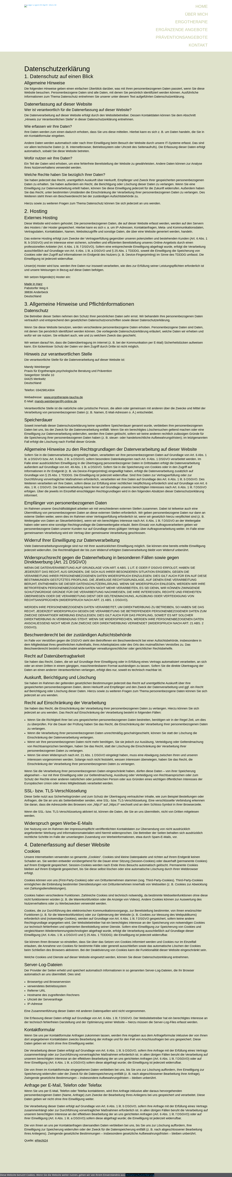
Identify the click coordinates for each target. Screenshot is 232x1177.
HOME (201, 6)
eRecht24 (41, 1140)
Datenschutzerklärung (141, 1174)
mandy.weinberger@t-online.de (56, 401)
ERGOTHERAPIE (191, 22)
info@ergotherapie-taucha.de (54, 1167)
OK (127, 1174)
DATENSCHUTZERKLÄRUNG (118, 1167)
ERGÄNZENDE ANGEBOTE (182, 29)
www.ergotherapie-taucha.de (63, 397)
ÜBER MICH (196, 14)
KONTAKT (198, 45)
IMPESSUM (105, 1158)
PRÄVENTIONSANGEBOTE (182, 37)
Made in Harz (33, 284)
